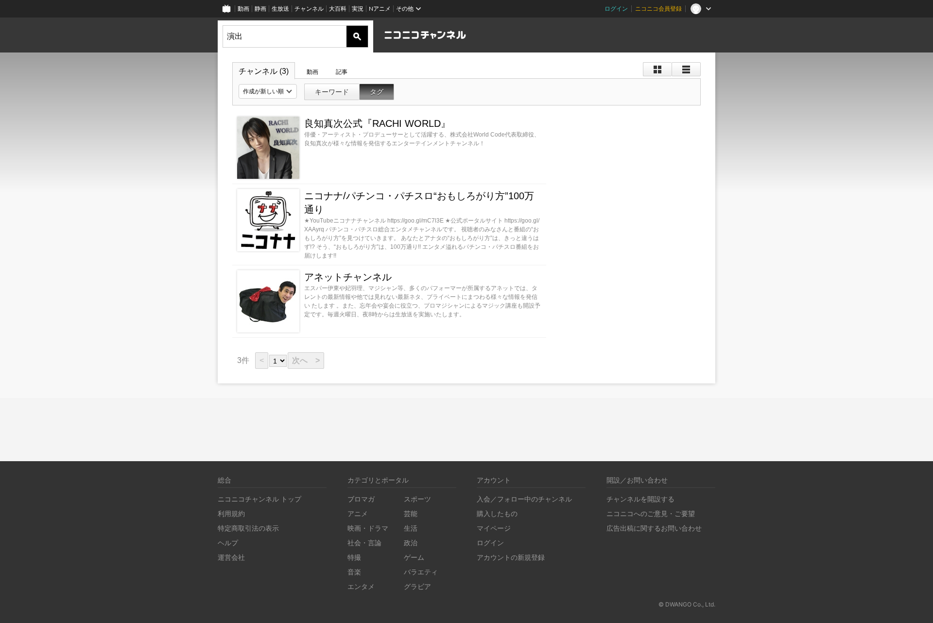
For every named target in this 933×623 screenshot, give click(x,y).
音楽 (354, 572)
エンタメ (361, 586)
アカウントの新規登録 (511, 557)
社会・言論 (364, 542)
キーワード (332, 92)
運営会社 (231, 557)
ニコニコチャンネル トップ (259, 499)
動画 (243, 8)
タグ (376, 92)
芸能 (410, 513)
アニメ (357, 513)
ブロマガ (361, 499)
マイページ (494, 528)
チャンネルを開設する (640, 499)
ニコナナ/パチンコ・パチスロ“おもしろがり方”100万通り (419, 202)
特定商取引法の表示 (248, 528)
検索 (357, 36)
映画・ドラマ (367, 528)
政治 (410, 542)
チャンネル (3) (264, 71)
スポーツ (417, 499)
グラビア (417, 586)
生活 (410, 528)
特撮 (354, 557)
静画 (260, 8)
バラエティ (421, 572)
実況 (357, 8)
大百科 (337, 8)
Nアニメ (380, 8)
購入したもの (497, 513)
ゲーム (414, 557)
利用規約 (231, 513)
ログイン (616, 8)
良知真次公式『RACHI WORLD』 (377, 123)
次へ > (306, 360)
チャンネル (309, 8)
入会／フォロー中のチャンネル (524, 499)
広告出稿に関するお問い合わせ (654, 528)
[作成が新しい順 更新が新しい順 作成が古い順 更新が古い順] (268, 91)
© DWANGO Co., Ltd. (686, 604)
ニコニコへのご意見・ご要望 (650, 513)
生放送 (280, 8)
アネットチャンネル (348, 277)
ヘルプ (228, 542)
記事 (341, 72)
